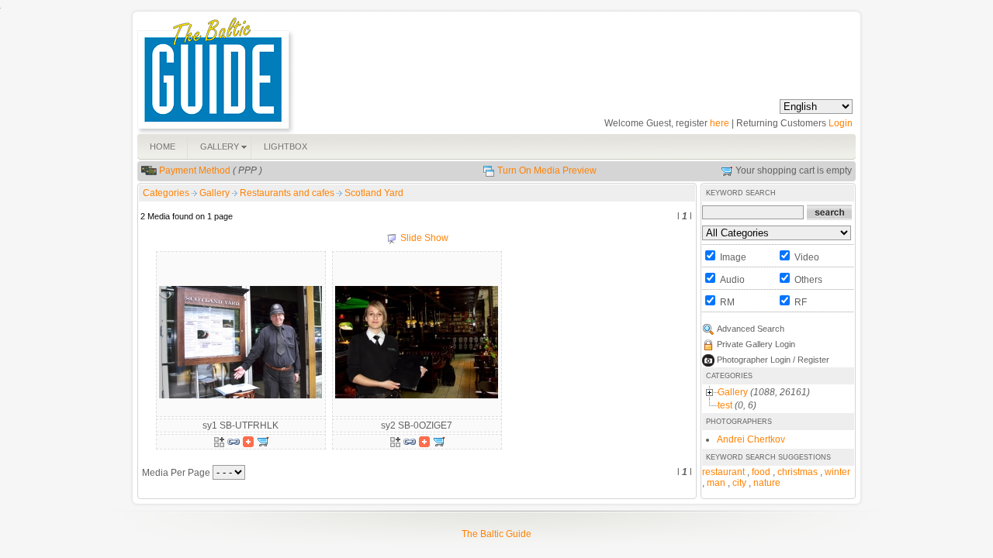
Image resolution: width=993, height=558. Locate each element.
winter (837, 472)
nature (766, 482)
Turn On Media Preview (547, 170)
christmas (797, 472)
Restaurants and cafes (288, 193)
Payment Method (194, 170)
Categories (166, 193)
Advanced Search (750, 328)
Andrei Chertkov (751, 439)
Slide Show (424, 237)
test (725, 405)
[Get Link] (233, 441)
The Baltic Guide (496, 534)
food (761, 472)
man (716, 482)
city (739, 482)
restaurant (723, 472)
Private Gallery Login (756, 344)
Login (841, 123)
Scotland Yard (373, 193)
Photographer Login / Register (773, 359)
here (719, 123)
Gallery (215, 193)
